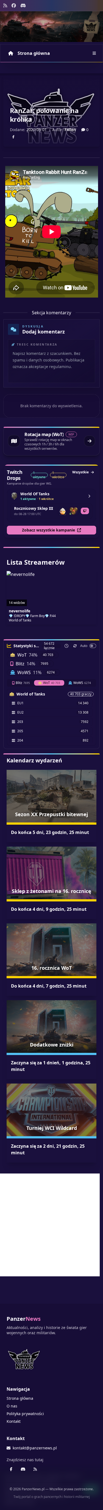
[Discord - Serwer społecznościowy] (23, 5)
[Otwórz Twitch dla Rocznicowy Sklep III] (85, 511)
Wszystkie (80, 472)
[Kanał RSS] (5, 5)
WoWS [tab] (82, 682)
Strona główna (34, 53)
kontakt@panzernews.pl (35, 1447)
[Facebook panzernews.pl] (14, 5)
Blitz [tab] (23, 682)
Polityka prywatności (25, 1413)
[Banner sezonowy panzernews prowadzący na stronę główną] (51, 26)
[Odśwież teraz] (75, 646)
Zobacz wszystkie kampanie (48, 530)
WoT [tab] (51, 682)
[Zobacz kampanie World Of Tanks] (89, 496)
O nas (12, 1406)
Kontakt (14, 1421)
